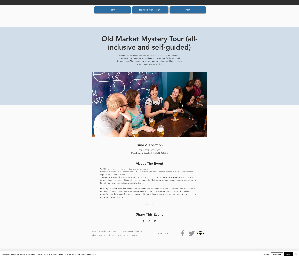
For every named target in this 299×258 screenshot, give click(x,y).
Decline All (277, 254)
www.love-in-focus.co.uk (128, 235)
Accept (288, 254)
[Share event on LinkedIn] (155, 221)
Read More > (149, 204)
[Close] (296, 254)
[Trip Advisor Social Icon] (200, 233)
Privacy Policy (92, 254)
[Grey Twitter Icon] (192, 233)
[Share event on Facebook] (144, 221)
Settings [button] (266, 254)
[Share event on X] (149, 221)
